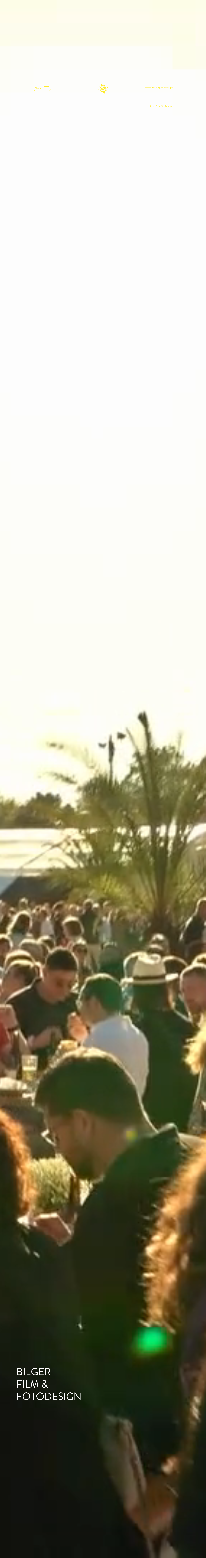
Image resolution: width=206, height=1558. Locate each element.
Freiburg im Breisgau (162, 87)
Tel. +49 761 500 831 (162, 106)
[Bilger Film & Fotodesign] (103, 89)
